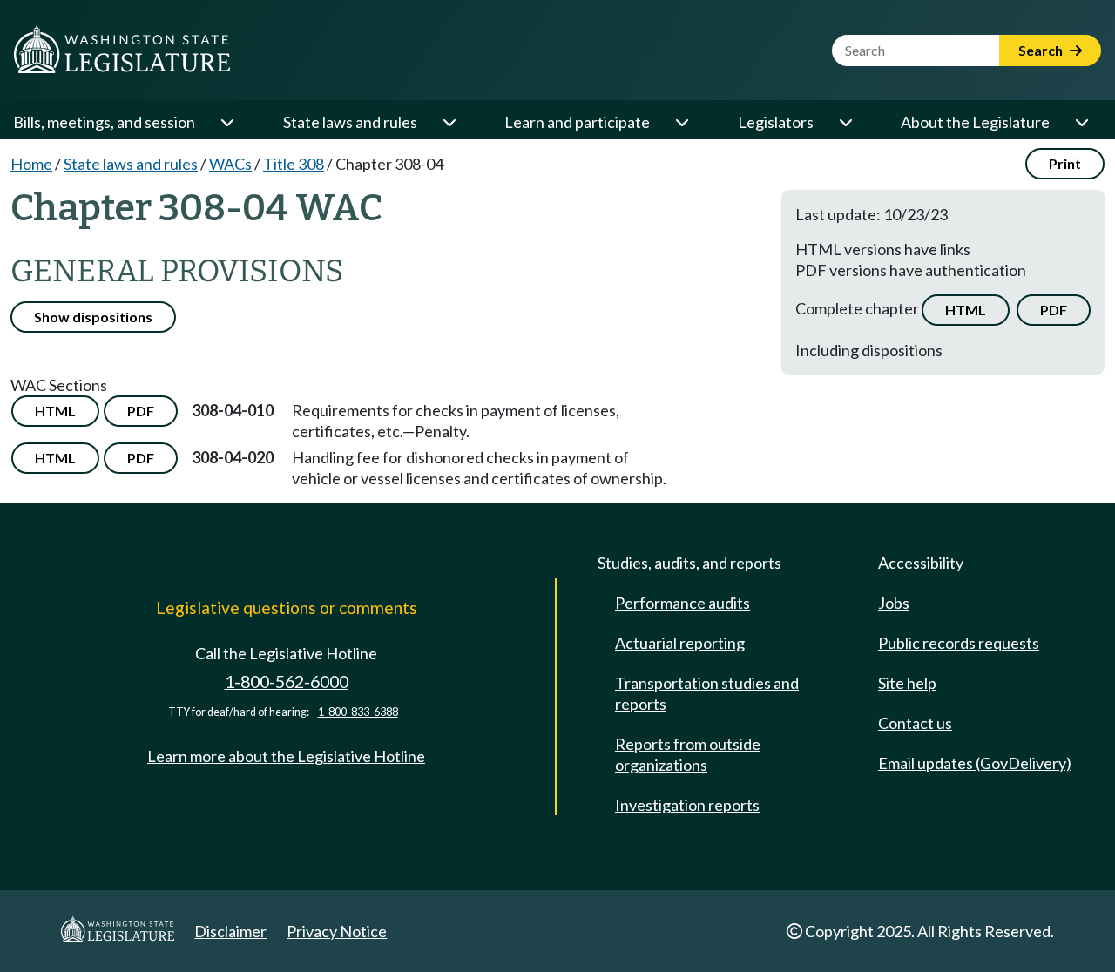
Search (1041, 50)
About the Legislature (975, 122)
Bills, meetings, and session (104, 122)
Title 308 (293, 163)
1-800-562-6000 (286, 682)
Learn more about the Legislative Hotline (286, 756)
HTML (965, 309)
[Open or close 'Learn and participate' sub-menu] (681, 122)
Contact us (915, 722)
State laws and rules (350, 122)
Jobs (893, 602)
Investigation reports (687, 804)
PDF (1053, 309)
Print (1065, 163)
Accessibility (920, 562)
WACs (230, 163)
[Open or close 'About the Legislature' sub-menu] (1081, 122)
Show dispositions (93, 316)
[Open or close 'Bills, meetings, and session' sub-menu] (226, 122)
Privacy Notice (337, 931)
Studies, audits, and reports (689, 562)
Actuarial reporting (680, 642)
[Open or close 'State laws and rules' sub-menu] (448, 122)
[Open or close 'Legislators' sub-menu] (845, 122)
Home (31, 163)
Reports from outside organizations (687, 754)
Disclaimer (230, 931)
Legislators (776, 122)
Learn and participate (577, 122)
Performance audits (682, 602)
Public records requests (958, 642)
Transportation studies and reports (707, 693)
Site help (907, 682)
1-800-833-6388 (358, 712)
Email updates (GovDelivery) (974, 763)
